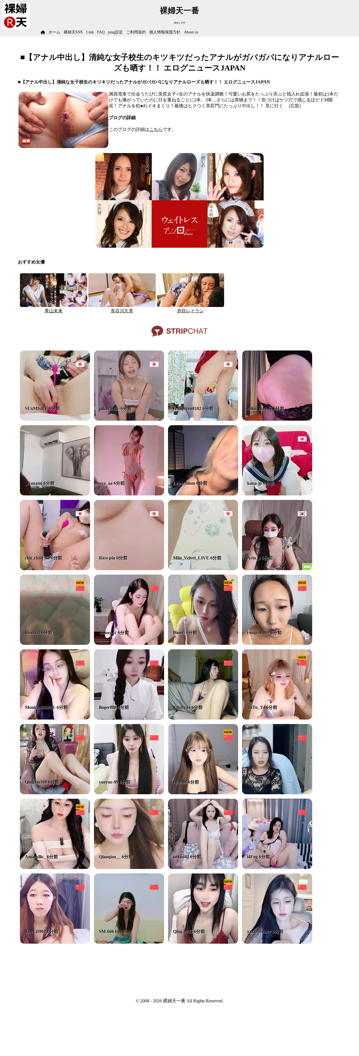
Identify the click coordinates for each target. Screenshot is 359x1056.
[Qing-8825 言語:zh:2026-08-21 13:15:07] (203, 942)
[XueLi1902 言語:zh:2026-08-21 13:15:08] (55, 942)
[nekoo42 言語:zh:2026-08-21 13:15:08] (203, 867)
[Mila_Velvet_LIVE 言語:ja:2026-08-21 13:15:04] (203, 568)
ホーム (54, 32)
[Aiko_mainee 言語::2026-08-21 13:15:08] (277, 419)
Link (90, 32)
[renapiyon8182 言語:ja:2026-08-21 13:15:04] (203, 419)
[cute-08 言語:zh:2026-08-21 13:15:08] (203, 792)
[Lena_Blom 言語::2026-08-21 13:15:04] (203, 493)
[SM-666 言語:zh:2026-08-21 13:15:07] (129, 942)
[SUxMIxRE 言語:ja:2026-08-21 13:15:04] (55, 419)
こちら (156, 129)
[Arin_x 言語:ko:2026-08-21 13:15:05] (277, 568)
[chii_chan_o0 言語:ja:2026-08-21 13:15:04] (55, 568)
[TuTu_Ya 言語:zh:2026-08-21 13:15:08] (277, 718)
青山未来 (54, 310)
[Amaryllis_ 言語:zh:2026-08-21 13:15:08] (55, 867)
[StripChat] (179, 338)
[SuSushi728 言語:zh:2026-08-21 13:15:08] (277, 792)
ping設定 (115, 32)
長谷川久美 (122, 310)
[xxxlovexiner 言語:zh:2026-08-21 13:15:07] (277, 942)
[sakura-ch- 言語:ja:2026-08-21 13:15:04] (129, 419)
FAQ (101, 32)
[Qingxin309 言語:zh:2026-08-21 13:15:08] (55, 792)
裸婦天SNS (73, 32)
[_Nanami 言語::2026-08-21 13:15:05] (55, 493)
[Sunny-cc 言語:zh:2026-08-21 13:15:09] (129, 643)
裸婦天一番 (179, 10)
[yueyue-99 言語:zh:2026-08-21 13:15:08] (129, 792)
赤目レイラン (190, 310)
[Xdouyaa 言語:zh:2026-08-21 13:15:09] (203, 718)
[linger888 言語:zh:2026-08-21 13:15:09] (129, 718)
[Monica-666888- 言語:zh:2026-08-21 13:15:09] (55, 718)
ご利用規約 (136, 32)
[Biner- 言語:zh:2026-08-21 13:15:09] (203, 643)
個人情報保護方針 (165, 32)
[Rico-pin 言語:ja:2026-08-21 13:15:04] (129, 568)
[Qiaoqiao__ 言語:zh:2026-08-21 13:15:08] (129, 867)
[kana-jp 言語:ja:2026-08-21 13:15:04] (277, 493)
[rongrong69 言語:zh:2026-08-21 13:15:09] (277, 643)
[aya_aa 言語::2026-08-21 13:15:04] (129, 493)
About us (191, 32)
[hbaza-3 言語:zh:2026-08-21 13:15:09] (55, 643)
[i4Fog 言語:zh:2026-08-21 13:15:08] (277, 867)
